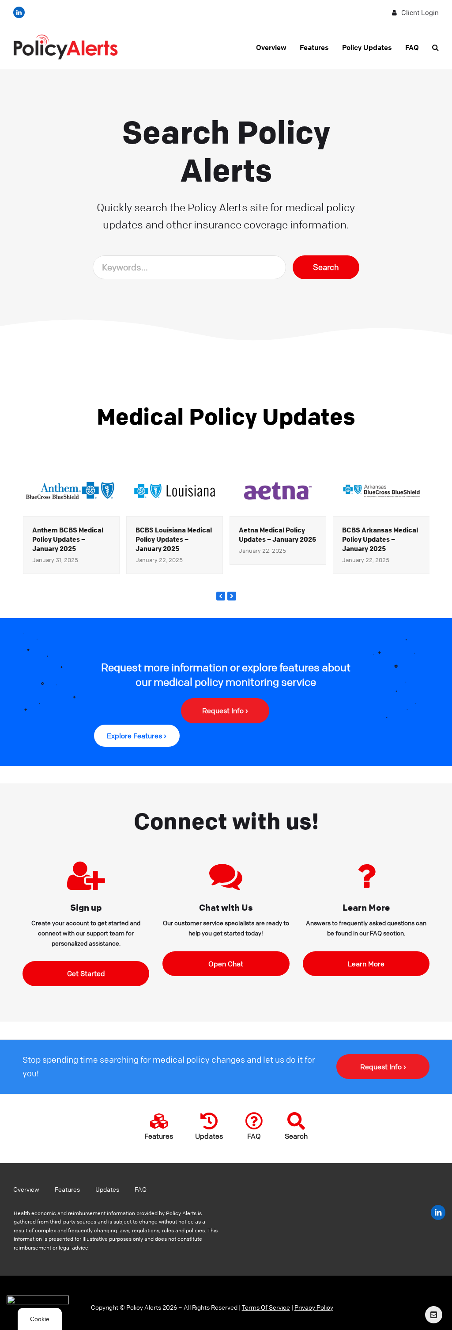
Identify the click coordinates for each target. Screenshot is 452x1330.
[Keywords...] (189, 267)
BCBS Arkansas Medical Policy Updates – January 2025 (380, 538)
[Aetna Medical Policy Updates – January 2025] (278, 490)
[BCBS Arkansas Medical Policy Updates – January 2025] (381, 490)
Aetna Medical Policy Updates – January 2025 (277, 534)
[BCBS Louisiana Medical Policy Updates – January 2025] (174, 490)
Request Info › (383, 1066)
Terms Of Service (266, 1307)
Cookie (39, 1318)
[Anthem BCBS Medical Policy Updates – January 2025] (71, 490)
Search (326, 267)
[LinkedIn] (19, 12)
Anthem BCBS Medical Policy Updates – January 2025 (67, 538)
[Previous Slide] (220, 596)
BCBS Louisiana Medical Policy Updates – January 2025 (174, 538)
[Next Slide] (231, 596)
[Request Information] (433, 1314)
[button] (435, 47)
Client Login (420, 12)
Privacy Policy (313, 1307)
